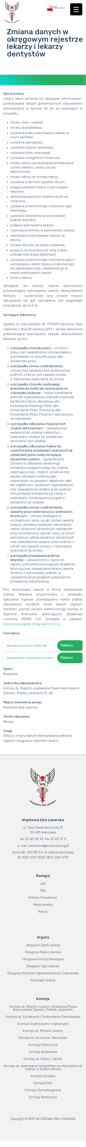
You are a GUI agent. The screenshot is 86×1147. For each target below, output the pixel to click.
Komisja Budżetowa (43, 1052)
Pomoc (43, 912)
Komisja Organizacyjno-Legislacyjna (42, 1024)
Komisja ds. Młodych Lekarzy (43, 1031)
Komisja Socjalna (43, 1076)
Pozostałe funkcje (42, 980)
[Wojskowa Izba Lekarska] (12, 12)
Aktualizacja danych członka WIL (27, 645)
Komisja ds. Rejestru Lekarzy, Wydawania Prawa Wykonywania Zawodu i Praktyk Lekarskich (43, 1008)
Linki (43, 884)
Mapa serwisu (43, 905)
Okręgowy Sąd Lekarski (42, 966)
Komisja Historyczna (43, 1045)
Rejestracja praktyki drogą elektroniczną (31, 624)
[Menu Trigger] (76, 9)
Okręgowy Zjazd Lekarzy (43, 945)
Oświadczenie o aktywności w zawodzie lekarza (31, 657)
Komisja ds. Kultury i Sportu (43, 1059)
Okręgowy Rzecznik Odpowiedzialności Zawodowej (43, 973)
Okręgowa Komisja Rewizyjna (43, 959)
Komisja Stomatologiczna (43, 1090)
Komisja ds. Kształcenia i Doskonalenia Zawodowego (43, 1017)
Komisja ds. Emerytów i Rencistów (42, 1038)
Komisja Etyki (43, 1083)
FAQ (43, 891)
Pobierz (67, 645)
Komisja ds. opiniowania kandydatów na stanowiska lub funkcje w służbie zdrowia (43, 1067)
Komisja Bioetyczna (43, 1097)
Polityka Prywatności (43, 898)
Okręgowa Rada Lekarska (43, 952)
